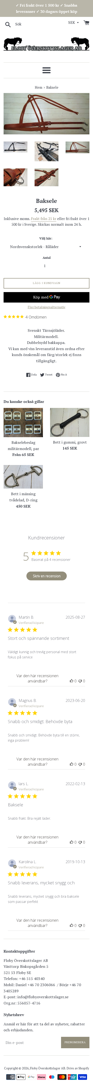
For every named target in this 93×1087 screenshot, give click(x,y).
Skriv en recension (47, 576)
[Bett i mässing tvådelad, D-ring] (23, 477)
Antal (47, 258)
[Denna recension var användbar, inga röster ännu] (71, 681)
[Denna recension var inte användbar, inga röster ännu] (80, 681)
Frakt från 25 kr (43, 218)
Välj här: (45, 238)
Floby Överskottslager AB (47, 1068)
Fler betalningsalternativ (46, 307)
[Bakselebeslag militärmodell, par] (23, 422)
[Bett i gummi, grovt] (69, 422)
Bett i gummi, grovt (70, 442)
